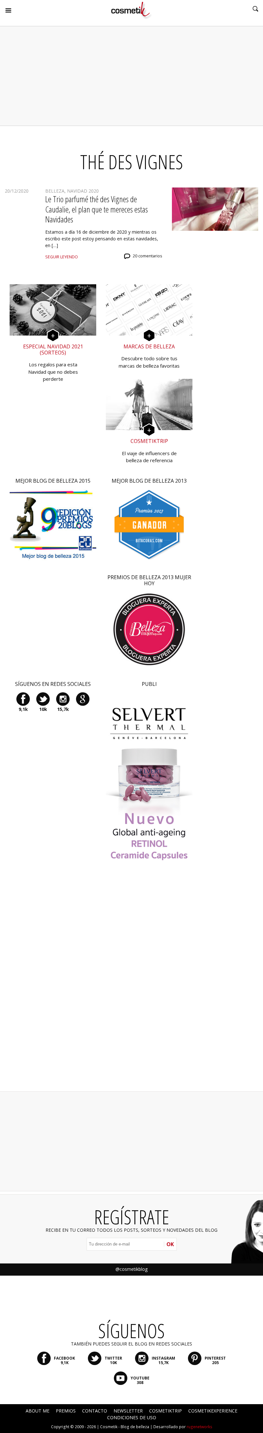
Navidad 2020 (83, 191)
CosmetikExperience (212, 1411)
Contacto (94, 1411)
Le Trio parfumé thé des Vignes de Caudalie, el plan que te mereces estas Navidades (96, 209)
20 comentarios (147, 256)
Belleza (54, 191)
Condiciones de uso (131, 1417)
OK (170, 1244)
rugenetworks (199, 1426)
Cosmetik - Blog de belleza (124, 1426)
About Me (37, 1411)
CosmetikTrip (165, 1411)
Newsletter (128, 1411)
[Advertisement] (131, 76)
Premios (66, 1411)
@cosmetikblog (131, 1269)
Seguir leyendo (61, 257)
